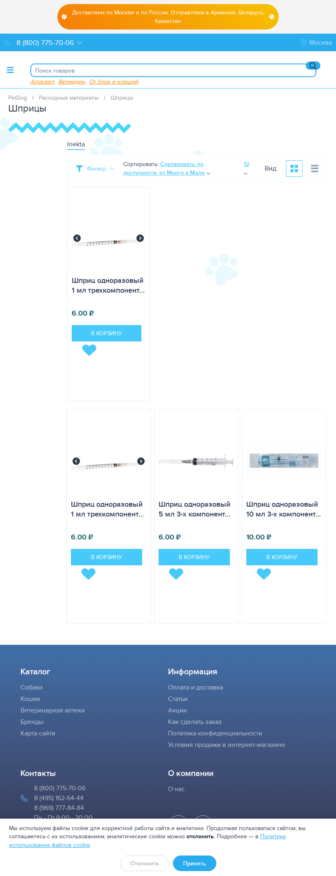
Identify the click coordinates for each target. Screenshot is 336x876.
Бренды (31, 721)
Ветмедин (71, 81)
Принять (194, 863)
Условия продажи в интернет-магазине (226, 744)
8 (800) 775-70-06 (60, 788)
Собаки (31, 687)
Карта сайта (37, 733)
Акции (177, 710)
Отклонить (144, 863)
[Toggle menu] (10, 69)
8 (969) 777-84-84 (59, 807)
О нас (176, 789)
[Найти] (313, 65)
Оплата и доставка (195, 687)
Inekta (76, 144)
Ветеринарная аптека (52, 710)
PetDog (17, 97)
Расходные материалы (69, 97)
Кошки (30, 698)
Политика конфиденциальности (215, 733)
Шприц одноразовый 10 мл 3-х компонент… (283, 509)
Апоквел (42, 81)
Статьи (178, 698)
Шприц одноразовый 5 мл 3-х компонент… (194, 509)
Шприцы (122, 97)
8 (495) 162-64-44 (59, 798)
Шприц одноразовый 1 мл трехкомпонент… (108, 285)
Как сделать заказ (195, 721)
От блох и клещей (113, 81)
